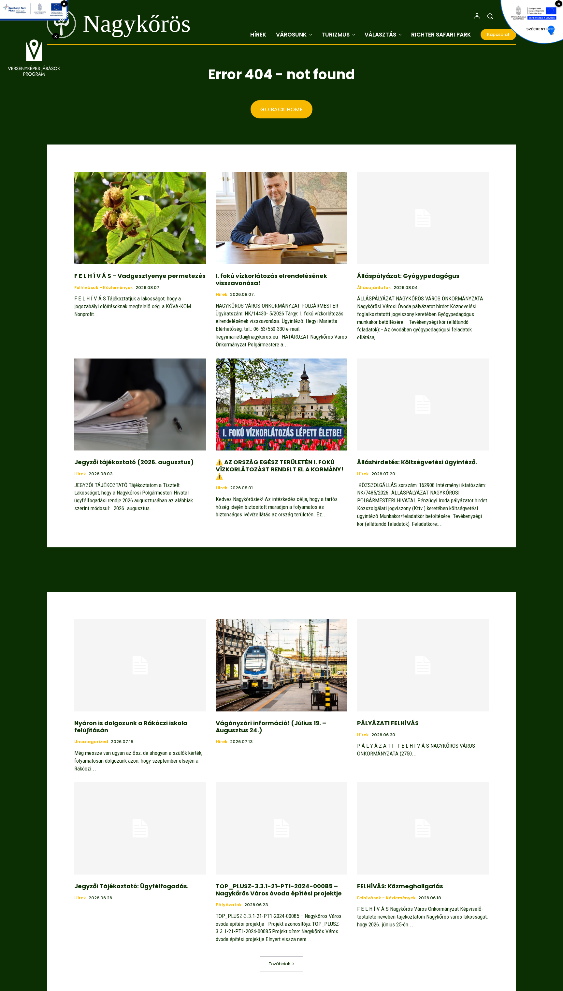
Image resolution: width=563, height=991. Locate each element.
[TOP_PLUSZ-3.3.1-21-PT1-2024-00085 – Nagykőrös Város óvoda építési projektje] (281, 828)
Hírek (221, 294)
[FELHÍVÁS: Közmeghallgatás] (423, 828)
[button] (490, 16)
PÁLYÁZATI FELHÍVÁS (388, 723)
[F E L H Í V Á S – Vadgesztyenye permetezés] (140, 218)
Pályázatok (229, 904)
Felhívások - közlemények (103, 287)
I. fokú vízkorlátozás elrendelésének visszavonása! (271, 279)
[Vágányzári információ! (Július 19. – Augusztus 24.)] (281, 665)
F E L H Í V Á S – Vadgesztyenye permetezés (140, 276)
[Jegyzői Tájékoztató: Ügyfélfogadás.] (140, 828)
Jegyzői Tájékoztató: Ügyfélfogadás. (131, 886)
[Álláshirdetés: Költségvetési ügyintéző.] (423, 404)
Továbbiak (279, 964)
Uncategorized (91, 741)
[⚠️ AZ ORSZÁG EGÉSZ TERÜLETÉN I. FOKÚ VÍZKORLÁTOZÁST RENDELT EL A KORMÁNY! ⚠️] (281, 404)
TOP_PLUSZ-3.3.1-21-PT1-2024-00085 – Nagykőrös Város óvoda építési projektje (279, 889)
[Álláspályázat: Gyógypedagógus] (423, 218)
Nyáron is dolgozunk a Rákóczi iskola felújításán (130, 726)
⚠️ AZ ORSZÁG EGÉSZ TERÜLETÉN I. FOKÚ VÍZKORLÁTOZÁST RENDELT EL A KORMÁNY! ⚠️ (279, 469)
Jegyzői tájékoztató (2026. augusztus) (134, 462)
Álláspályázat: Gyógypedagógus (408, 276)
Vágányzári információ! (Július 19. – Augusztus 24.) (271, 726)
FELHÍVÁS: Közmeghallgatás (400, 886)
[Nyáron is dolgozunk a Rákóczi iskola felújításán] (140, 665)
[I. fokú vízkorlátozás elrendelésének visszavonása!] (281, 218)
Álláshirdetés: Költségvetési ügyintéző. (417, 462)
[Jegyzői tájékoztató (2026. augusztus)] (140, 404)
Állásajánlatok (374, 287)
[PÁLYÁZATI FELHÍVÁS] (423, 665)
